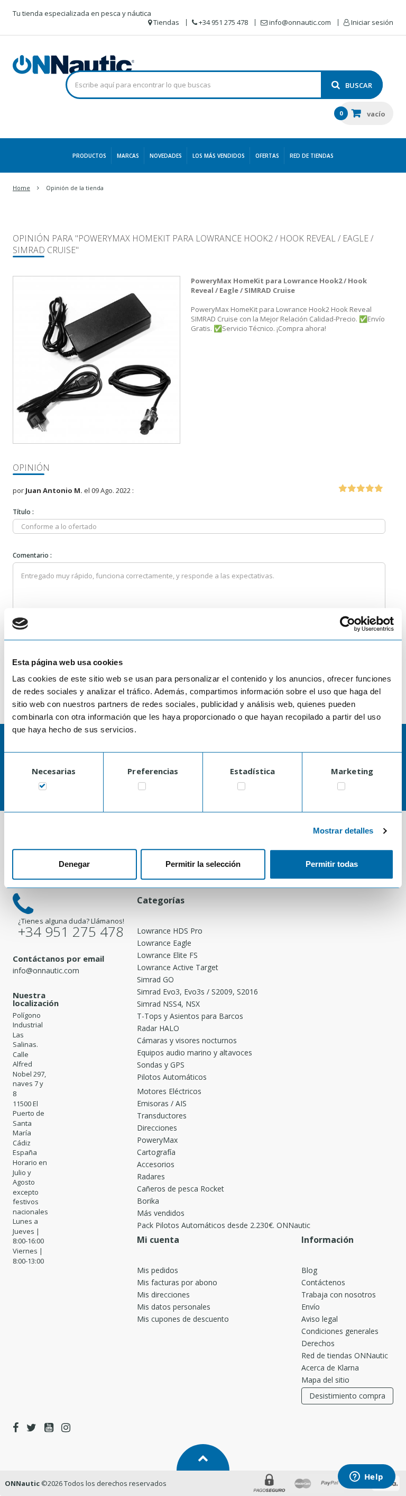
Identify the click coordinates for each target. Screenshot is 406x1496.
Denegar (74, 863)
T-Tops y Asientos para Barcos (190, 1016)
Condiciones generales (340, 1331)
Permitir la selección (203, 863)
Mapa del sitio (325, 1380)
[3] (360, 489)
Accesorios (155, 1164)
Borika (148, 1201)
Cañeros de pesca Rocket (180, 1189)
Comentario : (32, 555)
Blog (309, 1270)
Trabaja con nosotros (338, 1294)
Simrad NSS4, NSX (168, 1004)
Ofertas (267, 155)
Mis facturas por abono (177, 1282)
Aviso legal (319, 1319)
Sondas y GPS (160, 1065)
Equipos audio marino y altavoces (194, 1052)
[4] (369, 489)
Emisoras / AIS (162, 1103)
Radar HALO (158, 1028)
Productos (89, 155)
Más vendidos (160, 1213)
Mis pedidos (157, 1270)
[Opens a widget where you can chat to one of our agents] (366, 1477)
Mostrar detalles (343, 830)
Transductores (162, 1115)
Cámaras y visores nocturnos (187, 1040)
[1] (342, 489)
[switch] (142, 788)
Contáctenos (323, 1282)
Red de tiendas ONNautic (344, 1355)
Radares (151, 1176)
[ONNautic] (73, 64)
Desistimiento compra (347, 1396)
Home (21, 188)
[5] (378, 489)
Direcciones (157, 1128)
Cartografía (156, 1152)
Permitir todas (332, 863)
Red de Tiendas (312, 155)
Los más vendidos (218, 155)
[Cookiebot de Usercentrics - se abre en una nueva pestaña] (347, 624)
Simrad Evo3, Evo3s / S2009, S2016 (197, 992)
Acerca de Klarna (330, 1368)
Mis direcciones (163, 1294)
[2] (351, 489)
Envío (310, 1307)
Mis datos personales (173, 1307)
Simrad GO (155, 979)
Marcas (128, 155)
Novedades (166, 155)
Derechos (318, 1343)
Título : (23, 511)
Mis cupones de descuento (183, 1319)
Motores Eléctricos (169, 1091)
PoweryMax (157, 1140)
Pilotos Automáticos (172, 1077)
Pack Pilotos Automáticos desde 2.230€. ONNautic (223, 1225)
